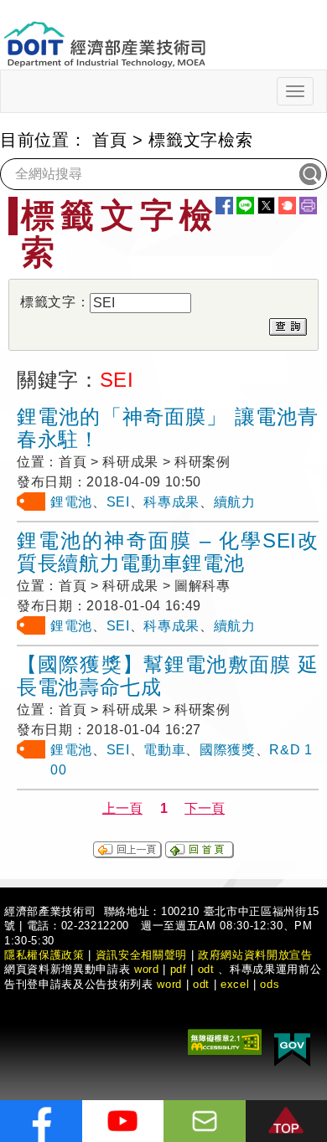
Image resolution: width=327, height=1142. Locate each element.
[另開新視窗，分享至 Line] (245, 205)
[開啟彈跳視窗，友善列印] (308, 205)
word (169, 984)
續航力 (235, 502)
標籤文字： (55, 302)
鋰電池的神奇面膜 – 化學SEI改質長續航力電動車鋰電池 (168, 551)
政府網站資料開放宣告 (255, 955)
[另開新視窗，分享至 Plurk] (287, 205)
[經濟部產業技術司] (104, 34)
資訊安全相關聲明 (141, 955)
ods (269, 984)
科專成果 (171, 502)
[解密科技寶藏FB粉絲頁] (41, 1121)
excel (235, 984)
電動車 (164, 750)
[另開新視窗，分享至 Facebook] (224, 205)
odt (206, 969)
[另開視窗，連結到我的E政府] (292, 1047)
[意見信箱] (205, 1121)
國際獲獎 (228, 750)
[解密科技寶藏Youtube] (123, 1121)
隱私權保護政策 (44, 955)
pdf (178, 969)
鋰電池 (71, 502)
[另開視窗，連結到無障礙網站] (225, 1041)
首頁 (109, 140)
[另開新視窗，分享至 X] (266, 205)
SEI (118, 502)
